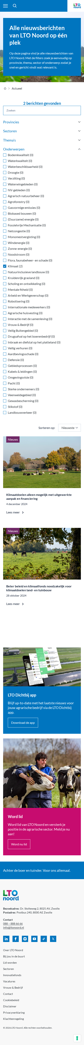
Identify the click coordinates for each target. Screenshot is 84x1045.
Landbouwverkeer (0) (22, 412)
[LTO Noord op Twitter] (53, 939)
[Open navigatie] (5, 6)
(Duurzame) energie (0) (23, 219)
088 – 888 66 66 (13, 923)
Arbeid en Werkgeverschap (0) (28, 295)
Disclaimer (9, 1006)
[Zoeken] (15, 6)
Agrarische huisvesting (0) (25, 313)
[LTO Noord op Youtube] (34, 939)
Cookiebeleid (11, 1000)
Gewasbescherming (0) (23, 401)
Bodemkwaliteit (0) (20, 155)
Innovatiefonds (12, 975)
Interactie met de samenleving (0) (30, 319)
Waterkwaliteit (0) (20, 161)
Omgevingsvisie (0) (20, 377)
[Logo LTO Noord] (77, 6)
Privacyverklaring (14, 1012)
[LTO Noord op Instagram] (25, 939)
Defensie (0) (16, 360)
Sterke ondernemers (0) (23, 389)
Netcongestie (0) (19, 231)
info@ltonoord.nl (13, 927)
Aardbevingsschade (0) (23, 354)
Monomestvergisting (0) (24, 237)
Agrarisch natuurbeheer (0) (26, 196)
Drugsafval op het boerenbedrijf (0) (31, 336)
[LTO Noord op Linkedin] (6, 939)
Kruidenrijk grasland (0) (23, 278)
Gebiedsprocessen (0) (22, 365)
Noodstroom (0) (18, 254)
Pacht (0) (14, 383)
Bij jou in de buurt (14, 956)
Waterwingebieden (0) (23, 184)
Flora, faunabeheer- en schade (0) (30, 260)
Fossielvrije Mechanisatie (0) (27, 225)
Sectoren (8, 968)
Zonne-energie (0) (20, 248)
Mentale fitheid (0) (20, 289)
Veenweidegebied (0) (22, 395)
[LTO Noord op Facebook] (16, 939)
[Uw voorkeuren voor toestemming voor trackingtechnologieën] (77, 1038)
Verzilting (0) (16, 178)
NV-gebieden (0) (19, 190)
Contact (8, 993)
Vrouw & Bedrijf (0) (20, 324)
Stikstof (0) (15, 406)
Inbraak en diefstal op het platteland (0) (34, 342)
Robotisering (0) (18, 301)
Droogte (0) (15, 172)
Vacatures (9, 981)
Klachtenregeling (13, 1018)
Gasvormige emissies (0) (24, 207)
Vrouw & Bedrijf (13, 987)
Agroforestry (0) (18, 202)
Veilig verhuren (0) (20, 348)
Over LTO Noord (13, 950)
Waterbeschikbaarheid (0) (25, 166)
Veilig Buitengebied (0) (23, 330)
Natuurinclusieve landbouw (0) (28, 272)
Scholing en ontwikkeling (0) (26, 283)
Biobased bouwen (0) (22, 213)
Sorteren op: (46, 428)
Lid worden (10, 962)
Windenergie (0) (18, 243)
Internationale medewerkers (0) (29, 307)
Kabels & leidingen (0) (22, 371)
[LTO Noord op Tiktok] (44, 939)
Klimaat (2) (15, 266)
